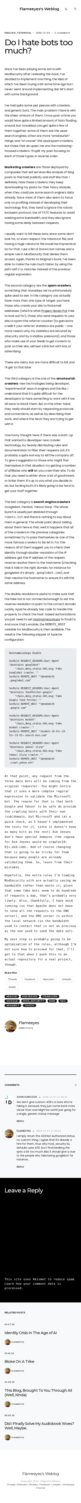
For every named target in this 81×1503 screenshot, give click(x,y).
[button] (66, 9)
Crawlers (50, 996)
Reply (20, 1121)
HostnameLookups (46, 619)
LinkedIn (56, 1484)
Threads (11, 1484)
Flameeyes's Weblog (39, 9)
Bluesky (33, 1484)
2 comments (62, 32)
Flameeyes (29, 1022)
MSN (52, 1001)
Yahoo (29, 1005)
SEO (63, 1001)
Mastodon (22, 1484)
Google (12, 1001)
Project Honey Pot (54, 311)
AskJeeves (29, 996)
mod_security (33, 1001)
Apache (11, 996)
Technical (24, 33)
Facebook (45, 1484)
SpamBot (13, 1005)
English (10, 33)
